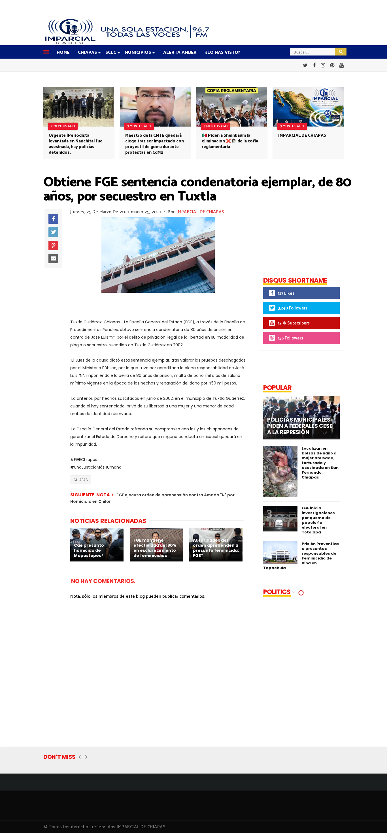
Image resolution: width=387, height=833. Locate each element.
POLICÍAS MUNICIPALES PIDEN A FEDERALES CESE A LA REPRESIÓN (299, 426)
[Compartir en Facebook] (53, 219)
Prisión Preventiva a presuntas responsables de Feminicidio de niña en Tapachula (301, 555)
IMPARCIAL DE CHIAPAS (302, 135)
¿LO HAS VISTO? (222, 52)
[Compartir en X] (53, 232)
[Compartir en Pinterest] (53, 245)
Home (63, 52)
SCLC (110, 52)
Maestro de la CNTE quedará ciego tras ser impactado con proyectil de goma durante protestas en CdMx (154, 144)
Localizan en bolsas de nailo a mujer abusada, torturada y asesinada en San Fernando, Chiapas (320, 463)
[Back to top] (373, 819)
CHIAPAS (87, 52)
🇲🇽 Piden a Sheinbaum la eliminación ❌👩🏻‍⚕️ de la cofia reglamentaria (230, 141)
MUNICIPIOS (138, 52)
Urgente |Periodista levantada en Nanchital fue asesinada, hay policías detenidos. (76, 144)
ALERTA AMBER (180, 52)
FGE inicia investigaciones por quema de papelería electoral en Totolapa (318, 520)
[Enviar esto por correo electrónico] (53, 259)
